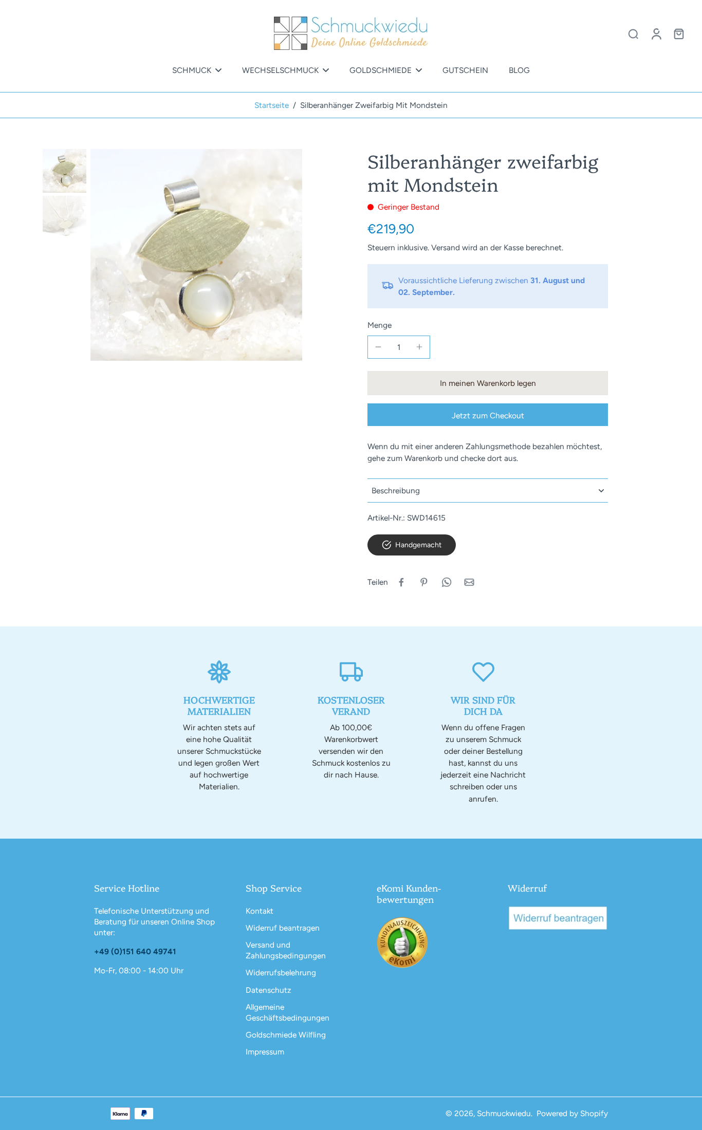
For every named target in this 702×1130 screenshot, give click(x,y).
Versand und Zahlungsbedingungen (286, 950)
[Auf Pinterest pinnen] (424, 582)
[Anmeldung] (655, 33)
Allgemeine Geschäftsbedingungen (287, 1012)
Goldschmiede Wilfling (286, 1035)
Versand (446, 247)
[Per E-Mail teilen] (469, 582)
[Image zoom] (196, 255)
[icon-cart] (678, 33)
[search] (633, 33)
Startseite (271, 105)
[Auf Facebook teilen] (401, 582)
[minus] (378, 347)
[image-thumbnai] (64, 171)
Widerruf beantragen (283, 928)
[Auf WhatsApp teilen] (446, 582)
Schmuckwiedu (504, 1113)
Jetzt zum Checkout (488, 415)
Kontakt (259, 911)
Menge (379, 325)
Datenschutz (268, 990)
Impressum (265, 1052)
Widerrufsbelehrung (281, 972)
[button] (487, 383)
